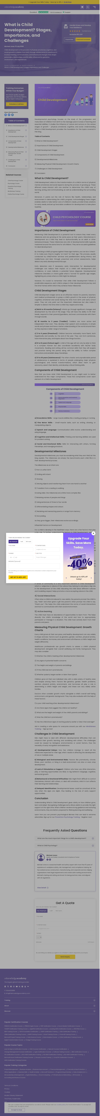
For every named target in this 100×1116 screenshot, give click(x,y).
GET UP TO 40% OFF (18, 577)
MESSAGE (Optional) (14, 561)
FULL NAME (11, 545)
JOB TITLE (38, 553)
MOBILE (10, 553)
